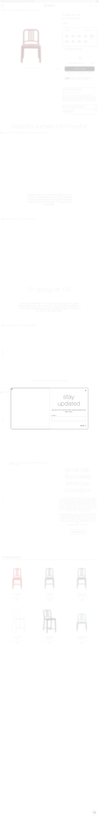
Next (82, 426)
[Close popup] (86, 390)
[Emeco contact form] (94, 812)
